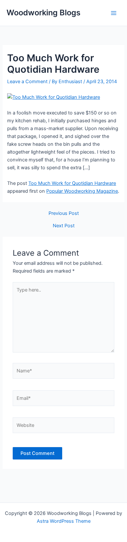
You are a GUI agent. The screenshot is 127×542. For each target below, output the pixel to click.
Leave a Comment (27, 81)
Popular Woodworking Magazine (82, 191)
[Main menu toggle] (113, 13)
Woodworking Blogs (43, 12)
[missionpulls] (53, 97)
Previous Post (64, 213)
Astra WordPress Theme (64, 521)
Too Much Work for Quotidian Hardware (72, 183)
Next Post (64, 225)
